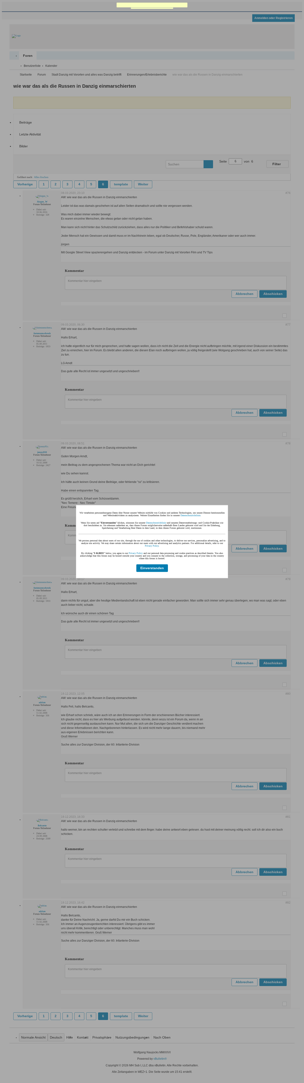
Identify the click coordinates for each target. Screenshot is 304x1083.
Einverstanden (152, 568)
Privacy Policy (152, 545)
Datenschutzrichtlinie (190, 515)
